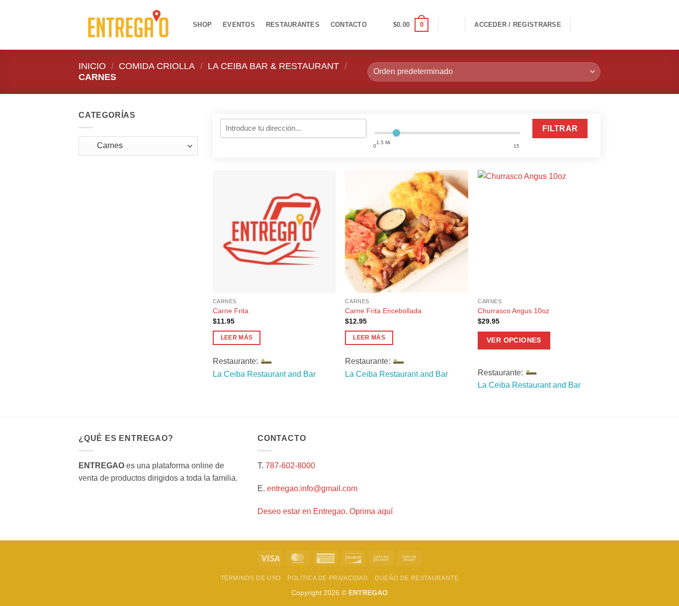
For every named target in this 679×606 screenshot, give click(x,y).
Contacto (349, 24)
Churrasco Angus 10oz (513, 311)
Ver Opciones (514, 340)
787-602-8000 (290, 465)
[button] (410, 25)
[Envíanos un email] (594, 24)
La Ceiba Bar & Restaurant (273, 66)
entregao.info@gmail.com (312, 488)
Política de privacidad (327, 578)
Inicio (92, 66)
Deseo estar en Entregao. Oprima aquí (325, 511)
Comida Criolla (157, 66)
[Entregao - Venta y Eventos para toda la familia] (128, 25)
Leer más (237, 338)
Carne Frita (231, 311)
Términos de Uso (251, 578)
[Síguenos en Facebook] (581, 24)
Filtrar (560, 128)
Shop (202, 24)
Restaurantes (293, 24)
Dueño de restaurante (416, 578)
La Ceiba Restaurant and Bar (264, 374)
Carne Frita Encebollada (383, 311)
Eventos (239, 24)
